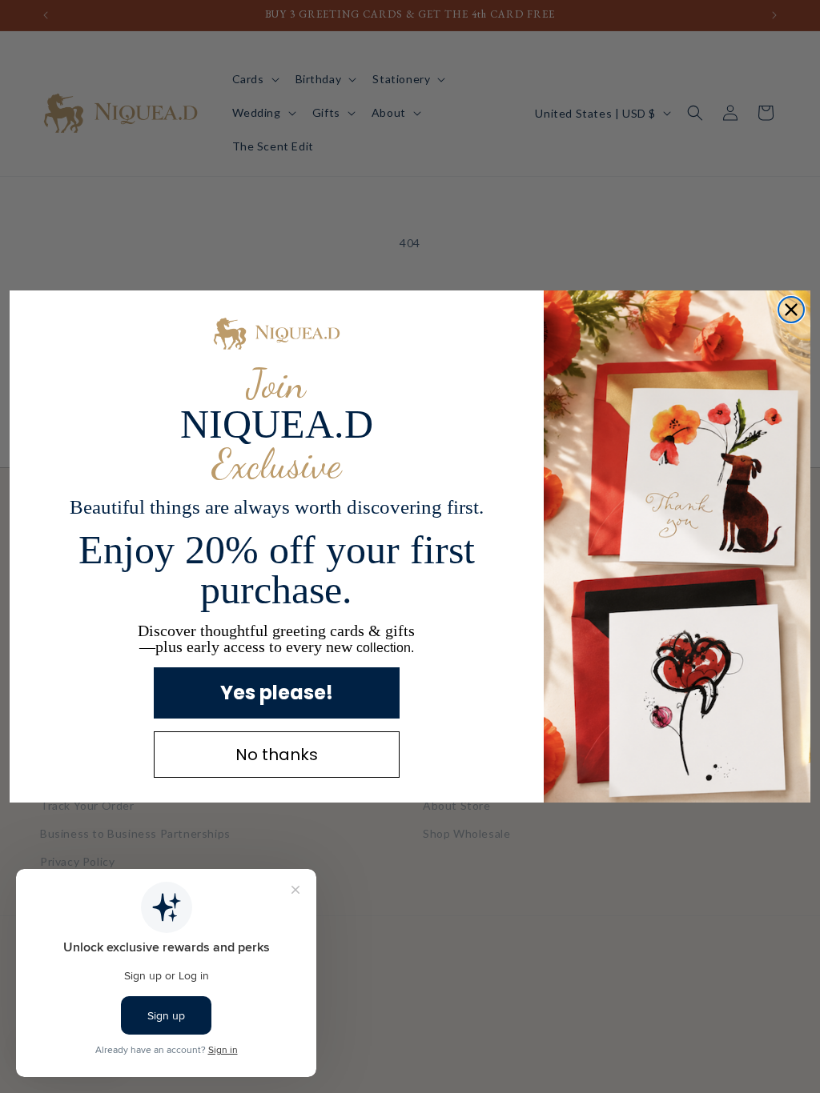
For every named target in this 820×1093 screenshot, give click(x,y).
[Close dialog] (791, 309)
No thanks (276, 754)
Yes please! (276, 692)
